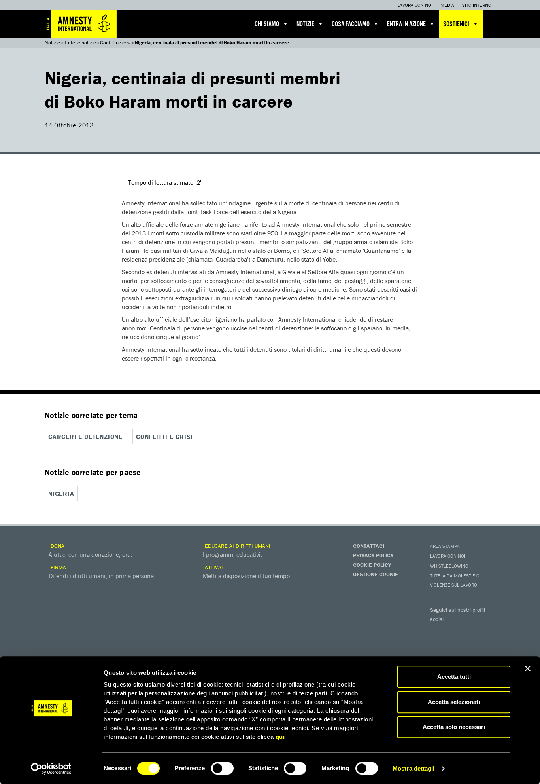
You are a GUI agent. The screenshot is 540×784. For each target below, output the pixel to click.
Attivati (214, 567)
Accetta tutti (454, 676)
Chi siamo (267, 24)
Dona (56, 545)
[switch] (222, 768)
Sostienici (456, 24)
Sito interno (476, 5)
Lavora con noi (414, 5)
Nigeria (61, 493)
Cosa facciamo (351, 24)
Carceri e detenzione (85, 436)
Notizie (305, 24)
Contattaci (368, 545)
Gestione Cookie (375, 574)
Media (447, 5)
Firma (57, 567)
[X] (454, 630)
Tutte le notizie (80, 42)
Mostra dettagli (414, 768)
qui (280, 736)
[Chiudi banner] (528, 668)
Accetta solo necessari (454, 726)
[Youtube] (470, 630)
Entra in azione (406, 24)
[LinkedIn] (438, 644)
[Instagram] (485, 630)
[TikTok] (470, 644)
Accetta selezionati (454, 702)
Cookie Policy (372, 564)
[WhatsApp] (454, 644)
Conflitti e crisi (115, 42)
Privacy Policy (373, 555)
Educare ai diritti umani (236, 545)
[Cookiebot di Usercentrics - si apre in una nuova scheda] (51, 769)
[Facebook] (438, 630)
